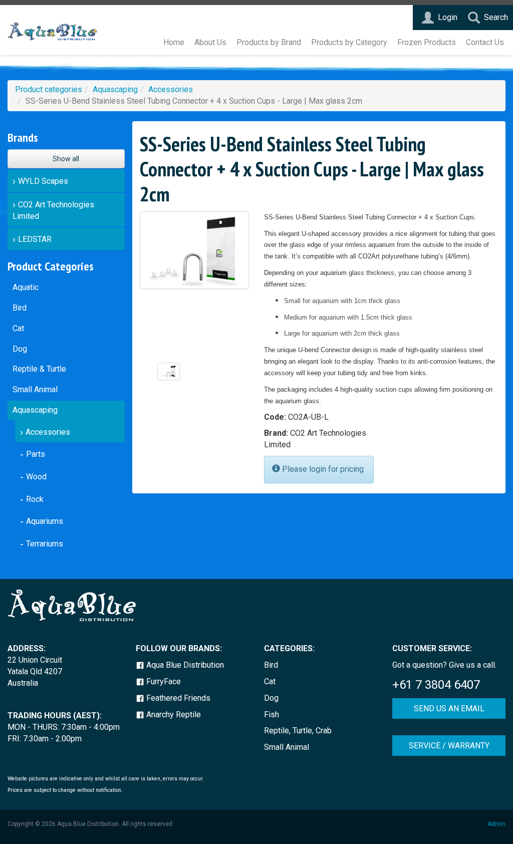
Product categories (48, 89)
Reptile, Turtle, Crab (298, 730)
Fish (271, 714)
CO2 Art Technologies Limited (53, 210)
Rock (35, 499)
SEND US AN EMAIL (449, 708)
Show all (66, 159)
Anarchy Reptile (172, 714)
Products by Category (349, 42)
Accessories (170, 89)
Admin (496, 823)
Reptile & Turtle (39, 369)
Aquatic (26, 287)
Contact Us (485, 42)
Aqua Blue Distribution (184, 665)
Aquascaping (115, 89)
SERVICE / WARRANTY (449, 745)
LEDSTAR (35, 239)
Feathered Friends (177, 698)
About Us (210, 42)
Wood (36, 476)
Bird (20, 308)
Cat (18, 328)
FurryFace (162, 681)
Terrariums (44, 543)
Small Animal (35, 389)
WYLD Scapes (43, 181)
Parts (35, 454)
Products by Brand (268, 42)
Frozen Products (426, 42)
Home (173, 42)
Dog (20, 349)
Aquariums (44, 521)
